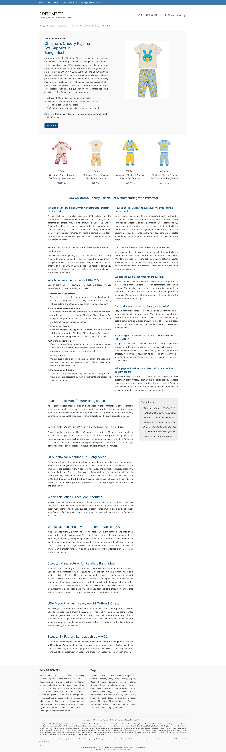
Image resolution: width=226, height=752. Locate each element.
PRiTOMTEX (51, 14)
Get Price (51, 125)
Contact (99, 2)
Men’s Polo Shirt (70, 2)
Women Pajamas (54, 2)
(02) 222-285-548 (148, 15)
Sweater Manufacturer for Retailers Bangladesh (165, 427)
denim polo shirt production (113, 578)
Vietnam (118, 707)
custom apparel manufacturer (55, 679)
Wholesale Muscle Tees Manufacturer (161, 417)
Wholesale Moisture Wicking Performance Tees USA (168, 408)
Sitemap (142, 747)
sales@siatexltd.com (173, 15)
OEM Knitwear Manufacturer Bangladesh (162, 413)
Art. (62, 171)
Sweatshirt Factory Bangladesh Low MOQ (163, 436)
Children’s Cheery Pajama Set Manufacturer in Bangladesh (96, 178)
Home (41, 2)
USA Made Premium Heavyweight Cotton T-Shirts (167, 432)
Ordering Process (86, 2)
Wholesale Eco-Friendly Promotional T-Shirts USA (167, 422)
